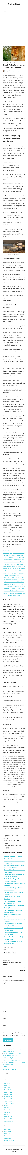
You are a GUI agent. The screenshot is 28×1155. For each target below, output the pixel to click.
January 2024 (8, 1094)
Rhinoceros (7, 1134)
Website (5, 1026)
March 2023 (7, 1114)
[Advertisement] (14, 28)
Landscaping (7, 1131)
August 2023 (7, 1105)
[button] (14, 821)
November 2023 (8, 1099)
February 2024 (8, 1092)
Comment (6, 987)
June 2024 (7, 1083)
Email (4, 1018)
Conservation (7, 1129)
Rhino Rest (14, 4)
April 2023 (7, 1112)
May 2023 (7, 1110)
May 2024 (7, 1085)
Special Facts (7, 1138)
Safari (14, 62)
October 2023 (8, 1101)
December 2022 (8, 1121)
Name (5, 1011)
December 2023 (8, 1097)
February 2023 (8, 1117)
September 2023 (9, 1103)
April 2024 (7, 1088)
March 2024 (7, 1090)
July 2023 (7, 1108)
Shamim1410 (15, 71)
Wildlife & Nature (9, 1140)
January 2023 (8, 1119)
